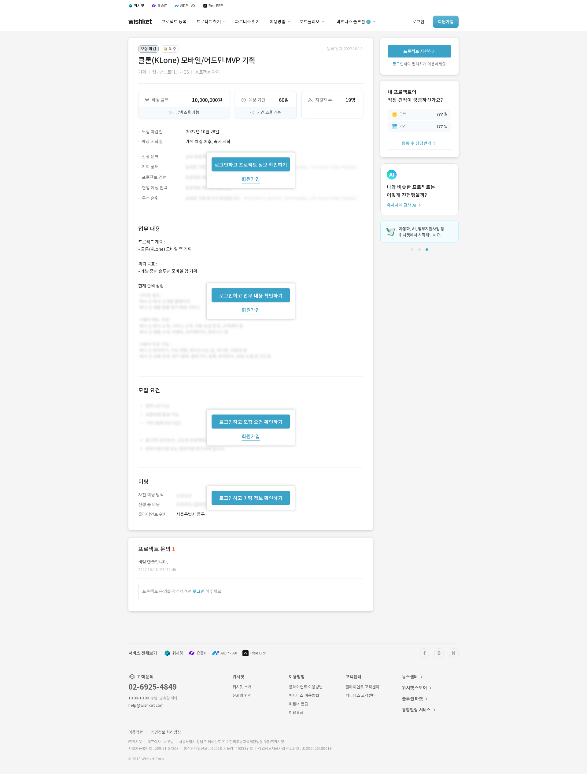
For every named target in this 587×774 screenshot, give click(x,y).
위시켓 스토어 (414, 688)
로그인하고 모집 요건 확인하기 (250, 422)
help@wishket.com (146, 705)
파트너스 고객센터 (360, 695)
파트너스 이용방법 (304, 695)
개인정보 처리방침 (166, 732)
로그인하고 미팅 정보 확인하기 (250, 498)
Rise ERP (258, 653)
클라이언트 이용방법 (306, 687)
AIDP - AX (228, 653)
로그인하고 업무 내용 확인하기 (250, 295)
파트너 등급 (298, 704)
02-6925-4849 (152, 687)
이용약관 (135, 732)
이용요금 (296, 712)
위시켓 (177, 653)
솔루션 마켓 (412, 699)
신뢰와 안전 (242, 695)
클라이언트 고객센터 (362, 687)
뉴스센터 (410, 677)
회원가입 (251, 179)
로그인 (199, 591)
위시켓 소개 (242, 687)
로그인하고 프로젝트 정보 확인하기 (251, 164)
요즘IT (202, 653)
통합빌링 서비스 (416, 710)
